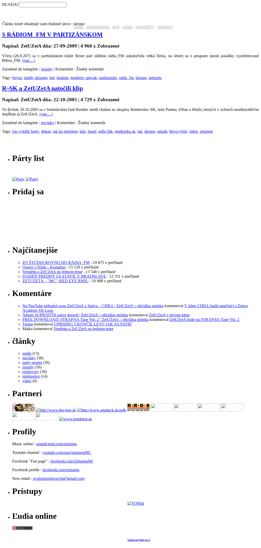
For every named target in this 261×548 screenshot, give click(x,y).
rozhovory (30, 371)
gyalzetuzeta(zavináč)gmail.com (58, 478)
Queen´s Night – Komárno (44, 267)
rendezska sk (125, 131)
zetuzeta (155, 78)
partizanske (108, 78)
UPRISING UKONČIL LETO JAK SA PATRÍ (93, 324)
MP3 (115, 27)
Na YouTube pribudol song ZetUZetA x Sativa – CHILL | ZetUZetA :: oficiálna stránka (92, 306)
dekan (46, 131)
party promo (32, 362)
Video (127, 27)
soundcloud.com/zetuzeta (56, 444)
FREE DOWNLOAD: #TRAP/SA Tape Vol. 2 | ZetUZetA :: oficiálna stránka (85, 319)
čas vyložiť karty (25, 131)
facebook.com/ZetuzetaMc (71, 461)
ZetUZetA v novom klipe (169, 315)
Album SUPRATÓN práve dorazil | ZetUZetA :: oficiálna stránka (75, 315)
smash (162, 131)
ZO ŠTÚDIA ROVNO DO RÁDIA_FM (55, 262)
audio (26, 353)
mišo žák (105, 131)
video (193, 131)
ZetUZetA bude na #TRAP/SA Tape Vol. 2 (204, 319)
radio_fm (126, 78)
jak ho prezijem (65, 131)
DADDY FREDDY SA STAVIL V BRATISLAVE (64, 276)
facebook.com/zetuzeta (61, 470)
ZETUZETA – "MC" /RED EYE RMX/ (55, 281)
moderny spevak (83, 78)
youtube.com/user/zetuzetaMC (66, 452)
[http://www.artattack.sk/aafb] (101, 410)
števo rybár (178, 131)
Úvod (78, 27)
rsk (139, 131)
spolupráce (31, 376)
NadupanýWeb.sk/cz (138, 540)
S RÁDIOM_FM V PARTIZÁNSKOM (52, 34)
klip (83, 131)
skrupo (141, 78)
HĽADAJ (10, 4)
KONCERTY (145, 27)
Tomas (27, 324)
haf (52, 78)
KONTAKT (165, 27)
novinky (47, 123)
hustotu (62, 78)
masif (92, 131)
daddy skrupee (35, 78)
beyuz (17, 78)
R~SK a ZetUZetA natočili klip (42, 88)
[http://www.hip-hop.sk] (56, 410)
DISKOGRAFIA (97, 27)
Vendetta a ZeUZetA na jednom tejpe (52, 272)
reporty (47, 69)
